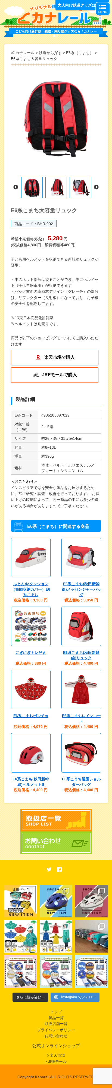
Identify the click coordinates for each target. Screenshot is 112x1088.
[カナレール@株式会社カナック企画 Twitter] (49, 870)
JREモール (57, 1061)
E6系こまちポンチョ (30, 716)
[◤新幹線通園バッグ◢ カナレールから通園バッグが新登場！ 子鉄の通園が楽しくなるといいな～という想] (20, 901)
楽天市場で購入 (59, 357)
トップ (56, 1012)
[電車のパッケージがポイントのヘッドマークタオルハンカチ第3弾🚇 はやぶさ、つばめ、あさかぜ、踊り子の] (20, 971)
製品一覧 (56, 1018)
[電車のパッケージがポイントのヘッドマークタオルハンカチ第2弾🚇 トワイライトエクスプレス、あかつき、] (56, 971)
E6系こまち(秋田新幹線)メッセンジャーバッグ (81, 589)
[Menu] (103, 8)
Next (96, 187)
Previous (15, 187)
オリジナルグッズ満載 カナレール (56, 14)
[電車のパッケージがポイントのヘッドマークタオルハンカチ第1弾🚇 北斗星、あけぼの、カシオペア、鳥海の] (91, 971)
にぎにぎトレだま (30, 652)
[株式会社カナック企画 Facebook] (59, 870)
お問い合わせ (56, 1036)
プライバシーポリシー (56, 1030)
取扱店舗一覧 (56, 1024)
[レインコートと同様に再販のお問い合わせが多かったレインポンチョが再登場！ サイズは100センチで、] (20, 936)
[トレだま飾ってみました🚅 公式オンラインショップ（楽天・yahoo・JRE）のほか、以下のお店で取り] (91, 936)
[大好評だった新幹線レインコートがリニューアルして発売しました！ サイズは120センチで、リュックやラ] (56, 936)
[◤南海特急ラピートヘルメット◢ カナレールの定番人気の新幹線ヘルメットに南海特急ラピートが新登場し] (56, 901)
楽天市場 (57, 1055)
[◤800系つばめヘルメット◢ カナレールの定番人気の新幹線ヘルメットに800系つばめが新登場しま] (91, 901)
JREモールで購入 (59, 374)
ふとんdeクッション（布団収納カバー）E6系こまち (30, 589)
